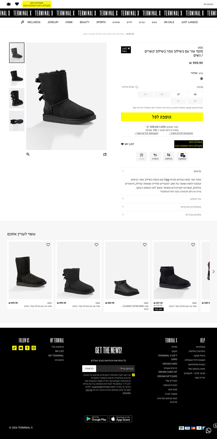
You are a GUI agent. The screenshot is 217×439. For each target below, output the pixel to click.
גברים (142, 22)
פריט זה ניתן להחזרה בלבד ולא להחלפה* (163, 185)
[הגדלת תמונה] (28, 154)
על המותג (195, 199)
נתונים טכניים (193, 214)
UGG (200, 47)
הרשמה (89, 368)
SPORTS (101, 22)
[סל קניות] (8, 4)
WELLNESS (33, 22)
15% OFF (158, 309)
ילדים (129, 22)
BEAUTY (84, 22)
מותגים (116, 22)
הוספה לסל (162, 116)
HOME (69, 22)
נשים (154, 22)
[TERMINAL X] (108, 13)
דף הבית (130, 34)
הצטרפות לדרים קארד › (146, 133)
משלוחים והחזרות (191, 206)
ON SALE (169, 22)
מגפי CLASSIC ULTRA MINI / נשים (135, 307)
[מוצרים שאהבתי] (17, 4)
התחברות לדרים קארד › (181, 133)
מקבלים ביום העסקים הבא (36, 5)
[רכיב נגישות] (214, 425)
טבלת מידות (128, 86)
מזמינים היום (36, 2)
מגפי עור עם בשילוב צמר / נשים (38, 306)
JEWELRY (52, 22)
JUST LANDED (189, 22)
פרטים (197, 171)
